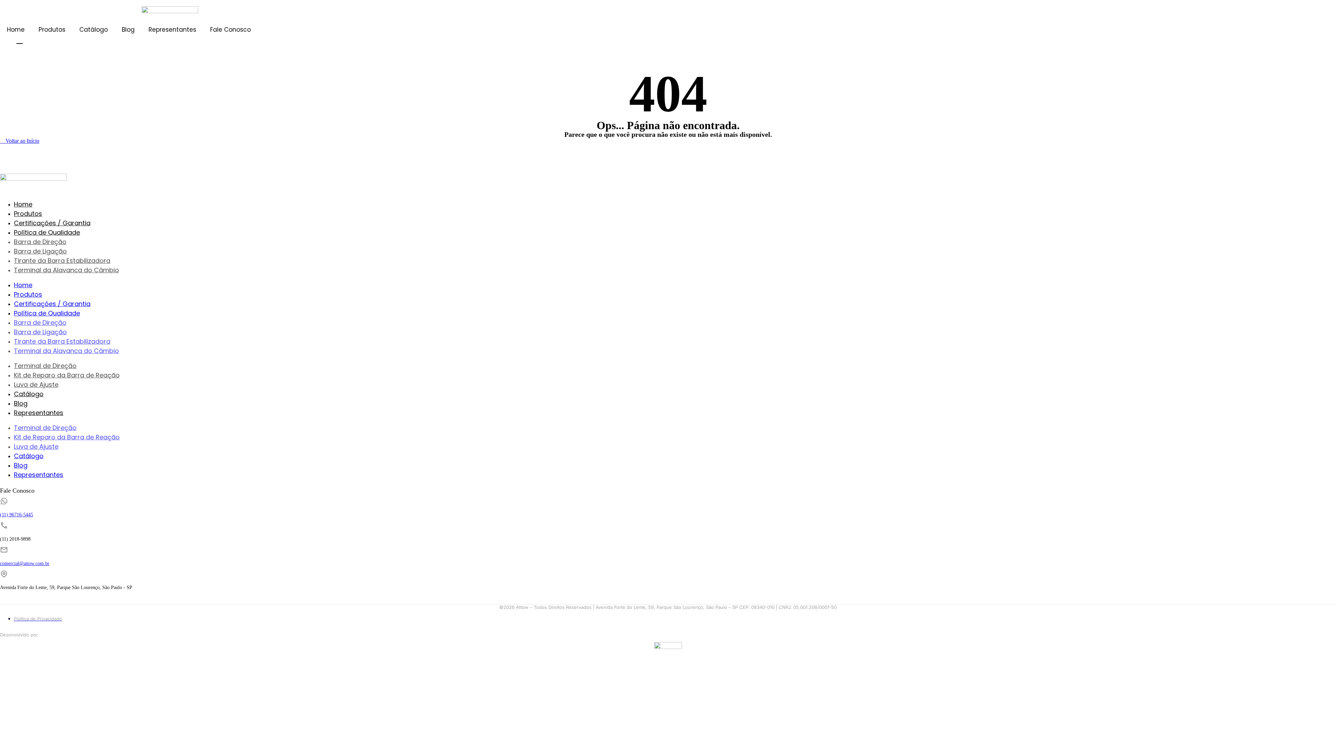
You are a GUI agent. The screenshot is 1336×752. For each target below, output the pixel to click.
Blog (128, 29)
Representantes (172, 29)
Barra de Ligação (40, 251)
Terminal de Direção (45, 365)
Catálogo (93, 29)
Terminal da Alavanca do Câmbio (66, 270)
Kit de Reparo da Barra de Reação (67, 375)
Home (16, 29)
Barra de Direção (40, 241)
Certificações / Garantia (52, 223)
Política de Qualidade (47, 232)
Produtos (52, 29)
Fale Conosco (230, 29)
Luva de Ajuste (36, 384)
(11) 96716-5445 (16, 514)
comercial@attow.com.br (24, 563)
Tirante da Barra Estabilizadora (62, 260)
